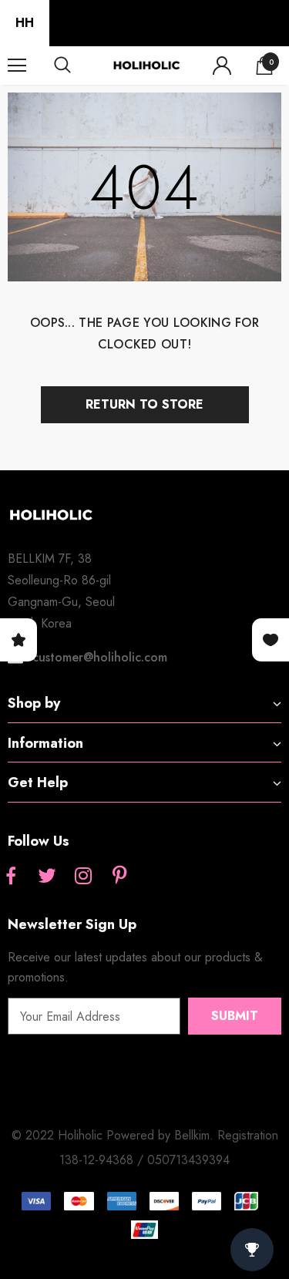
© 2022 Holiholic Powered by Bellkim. (114, 1135)
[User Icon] (222, 65)
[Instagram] (83, 876)
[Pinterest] (119, 876)
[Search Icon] (77, 65)
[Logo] (146, 65)
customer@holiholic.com (99, 657)
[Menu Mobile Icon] (17, 65)
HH (24, 23)
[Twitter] (47, 876)
